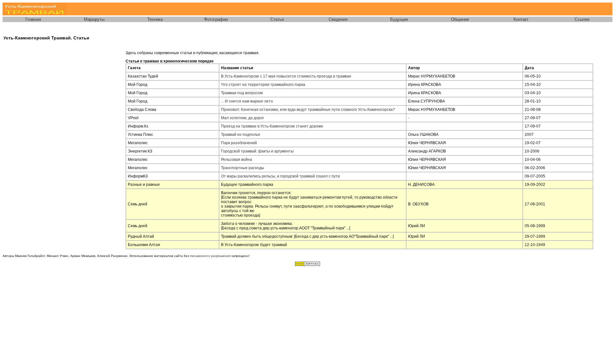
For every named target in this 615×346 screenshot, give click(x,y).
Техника (155, 19)
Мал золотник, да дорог (242, 118)
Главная (33, 19)
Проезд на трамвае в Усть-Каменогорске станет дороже (272, 126)
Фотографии (216, 19)
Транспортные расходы (242, 168)
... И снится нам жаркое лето (247, 101)
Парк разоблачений (239, 143)
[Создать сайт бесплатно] (307, 265)
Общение (460, 19)
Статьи (277, 19)
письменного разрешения (210, 256)
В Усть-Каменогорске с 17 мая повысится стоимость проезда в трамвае (286, 76)
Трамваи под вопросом (242, 93)
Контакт (521, 19)
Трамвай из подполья (240, 134)
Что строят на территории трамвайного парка (263, 84)
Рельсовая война (236, 159)
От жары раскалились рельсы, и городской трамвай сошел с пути (280, 176)
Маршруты (94, 19)
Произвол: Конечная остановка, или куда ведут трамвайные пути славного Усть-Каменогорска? (308, 109)
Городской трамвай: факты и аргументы (257, 151)
